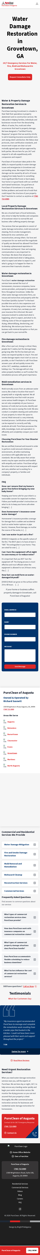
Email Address (10, 610)
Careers (20, 1198)
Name (7, 622)
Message (8, 647)
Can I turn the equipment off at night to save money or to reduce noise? (19, 553)
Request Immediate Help (20, 77)
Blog (20, 1195)
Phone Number (10, 634)
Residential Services (20, 1184)
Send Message (20, 666)
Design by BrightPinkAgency (20, 1227)
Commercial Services (20, 1187)
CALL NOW (32, 1250)
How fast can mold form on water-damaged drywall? (18, 576)
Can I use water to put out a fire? (17, 534)
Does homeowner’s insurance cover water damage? (18, 513)
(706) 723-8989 (8, 709)
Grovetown (12, 753)
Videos (20, 1191)
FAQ (4, 482)
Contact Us (12, 1133)
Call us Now (28, 986)
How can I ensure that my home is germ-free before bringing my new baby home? (18, 489)
